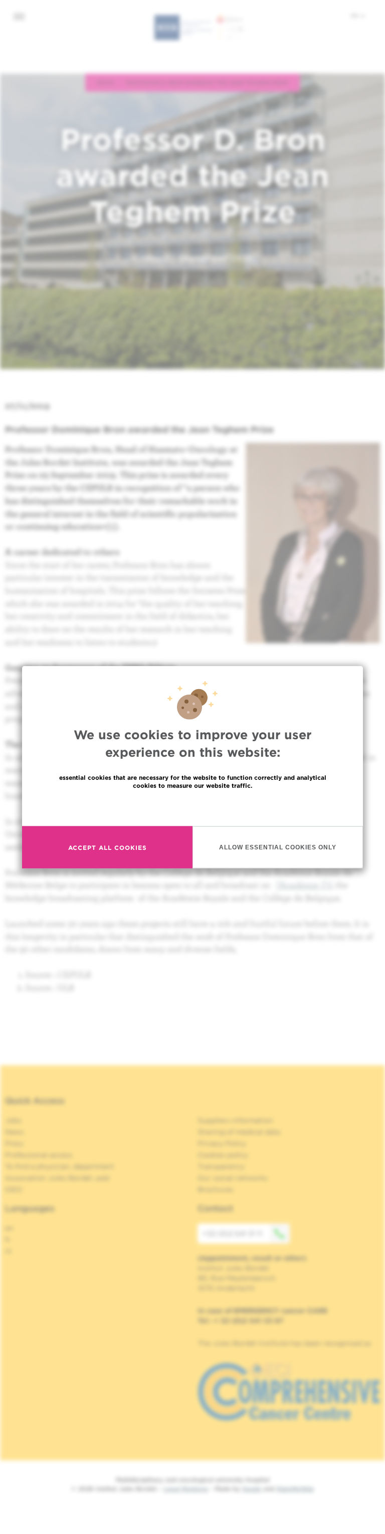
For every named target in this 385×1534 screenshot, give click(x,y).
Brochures (216, 1189)
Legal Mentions (185, 1488)
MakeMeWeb (295, 1488)
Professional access (39, 1155)
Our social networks (233, 1178)
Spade (251, 1488)
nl (8, 1251)
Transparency (221, 1166)
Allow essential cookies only (277, 846)
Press (14, 1143)
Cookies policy (223, 1155)
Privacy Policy (222, 1143)
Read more (192, 807)
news (105, 82)
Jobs (13, 1120)
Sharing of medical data (239, 1132)
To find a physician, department (59, 1166)
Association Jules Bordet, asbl (57, 1178)
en (355, 16)
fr (8, 1240)
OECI (14, 1189)
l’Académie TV (304, 884)
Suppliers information (235, 1120)
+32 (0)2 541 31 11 (232, 1234)
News (14, 1132)
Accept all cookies (107, 847)
